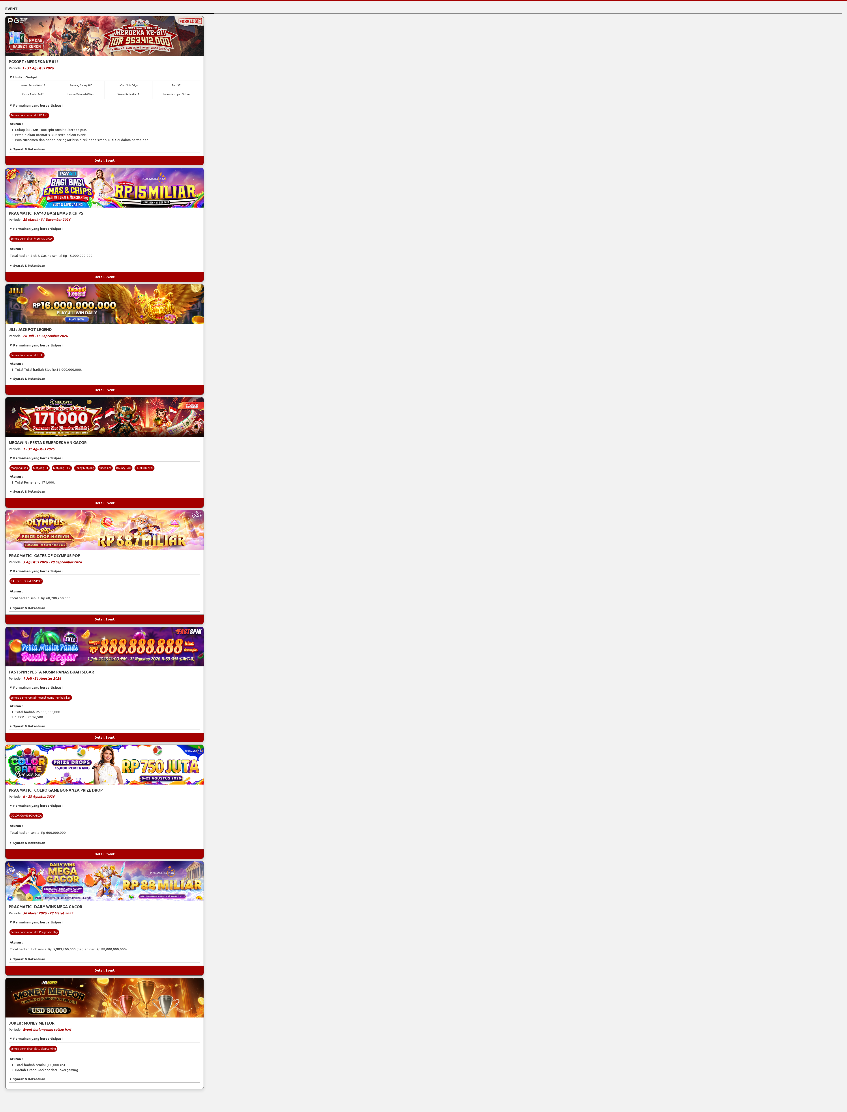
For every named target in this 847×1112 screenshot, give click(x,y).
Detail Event (105, 160)
